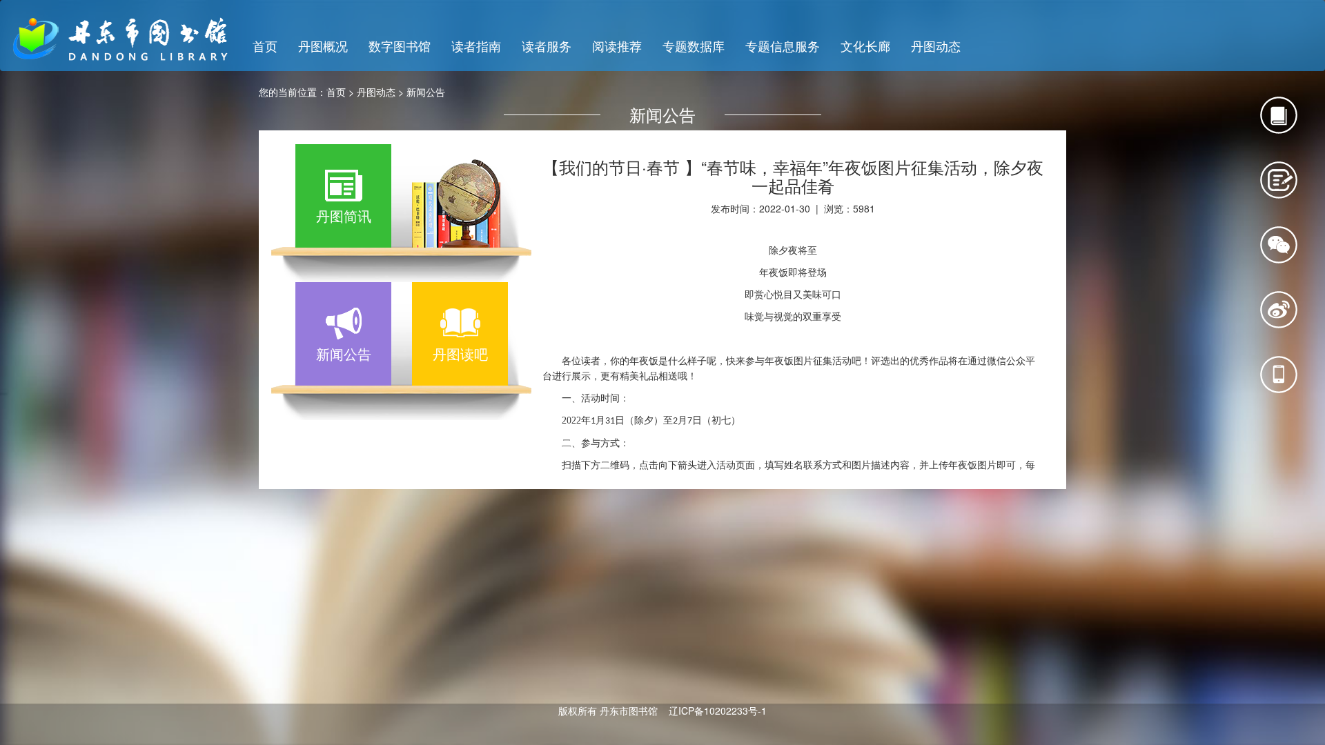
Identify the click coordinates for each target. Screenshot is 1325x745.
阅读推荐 (617, 45)
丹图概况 (323, 45)
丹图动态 (936, 45)
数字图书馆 (400, 45)
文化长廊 (865, 45)
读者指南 (476, 45)
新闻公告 (425, 92)
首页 (265, 45)
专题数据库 (693, 45)
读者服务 (546, 45)
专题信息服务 (782, 45)
